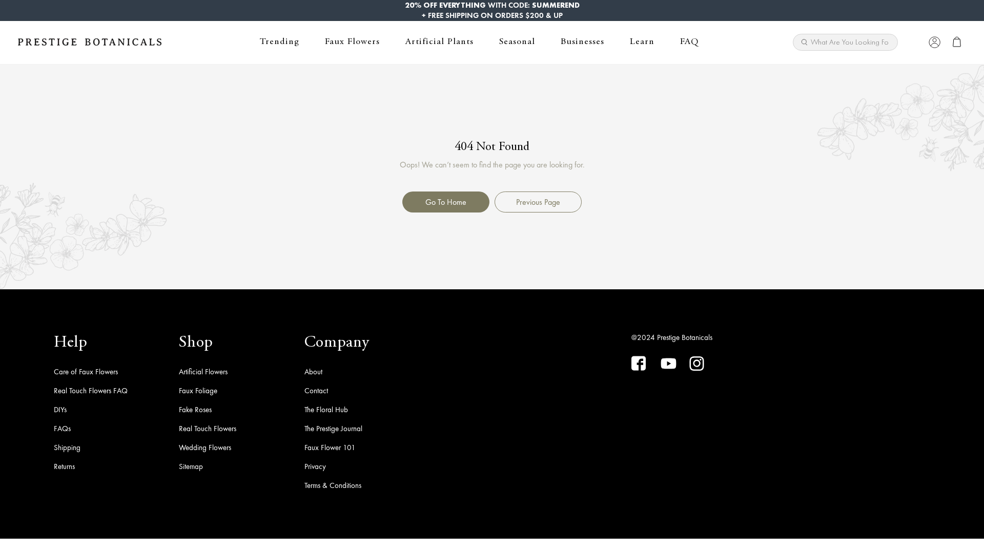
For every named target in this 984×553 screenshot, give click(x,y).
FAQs (62, 428)
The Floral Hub (326, 410)
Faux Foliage (198, 391)
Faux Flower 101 (330, 447)
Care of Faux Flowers (86, 372)
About (313, 372)
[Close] (913, 42)
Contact (316, 391)
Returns (64, 466)
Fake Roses (195, 410)
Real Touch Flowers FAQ (91, 391)
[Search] (886, 39)
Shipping (67, 447)
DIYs (60, 410)
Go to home (445, 202)
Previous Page (538, 202)
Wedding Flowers (205, 447)
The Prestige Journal (333, 428)
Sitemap (191, 466)
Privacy (315, 466)
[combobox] (845, 42)
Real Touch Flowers (207, 428)
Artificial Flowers (203, 372)
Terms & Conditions (332, 485)
